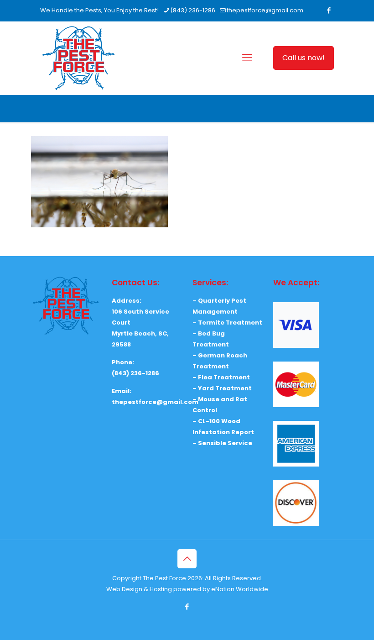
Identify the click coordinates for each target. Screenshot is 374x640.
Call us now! (303, 57)
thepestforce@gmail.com (265, 10)
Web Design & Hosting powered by (158, 589)
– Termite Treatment (227, 322)
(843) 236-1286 (192, 10)
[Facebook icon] (328, 10)
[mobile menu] (247, 58)
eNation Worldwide (239, 589)
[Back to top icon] (187, 558)
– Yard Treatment (222, 388)
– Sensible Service (222, 443)
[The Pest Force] (78, 57)
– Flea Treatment (221, 377)
